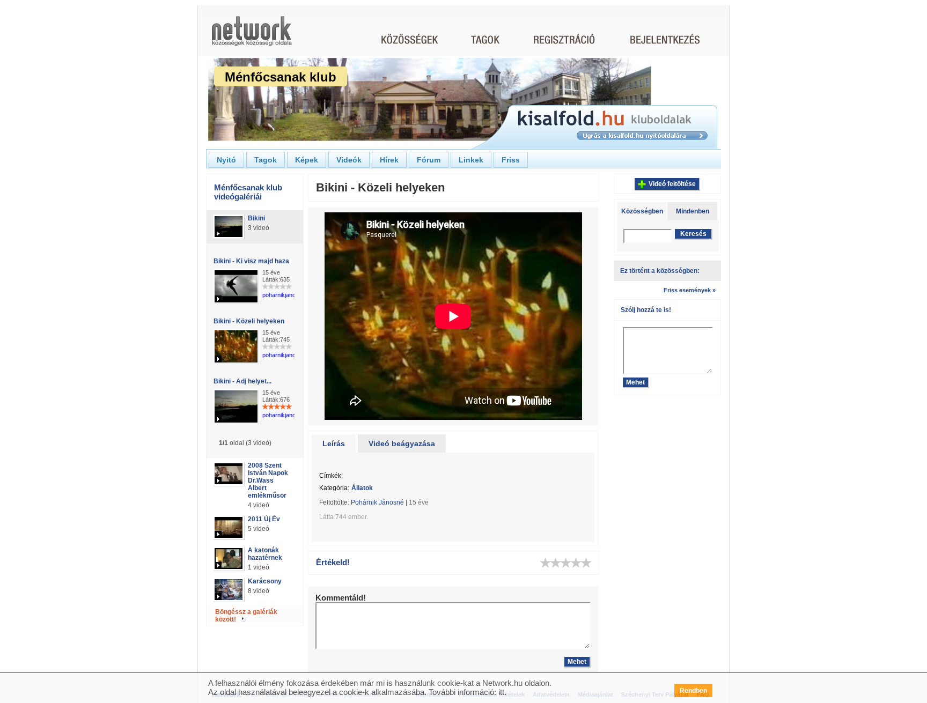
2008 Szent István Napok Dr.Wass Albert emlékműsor (268, 480)
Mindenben (692, 211)
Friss (511, 160)
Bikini (256, 218)
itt (501, 692)
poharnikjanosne (283, 295)
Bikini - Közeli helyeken (249, 321)
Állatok (362, 488)
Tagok (265, 160)
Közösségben (642, 211)
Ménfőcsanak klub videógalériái (248, 192)
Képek (306, 160)
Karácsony (265, 581)
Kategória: (334, 488)
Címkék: (331, 475)
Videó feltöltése (672, 184)
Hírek (389, 160)
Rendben (693, 690)
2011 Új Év (264, 519)
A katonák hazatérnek (265, 553)
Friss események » (690, 290)
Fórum (428, 160)
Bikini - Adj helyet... (242, 381)
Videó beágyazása (402, 443)
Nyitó (226, 160)
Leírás (333, 443)
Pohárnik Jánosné (377, 502)
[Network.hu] (251, 36)
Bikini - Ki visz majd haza (251, 261)
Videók (349, 160)
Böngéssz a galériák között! (246, 615)
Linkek (471, 160)
